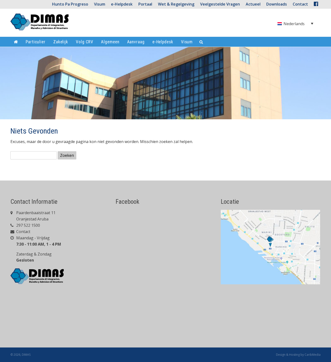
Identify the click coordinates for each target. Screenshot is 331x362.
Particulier (36, 41)
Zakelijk (60, 41)
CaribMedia (313, 355)
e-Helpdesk (122, 4)
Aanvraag (136, 41)
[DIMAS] (39, 24)
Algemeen (110, 41)
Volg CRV (84, 41)
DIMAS (26, 355)
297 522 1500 (27, 225)
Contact (22, 231)
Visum (99, 4)
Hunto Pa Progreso (70, 4)
